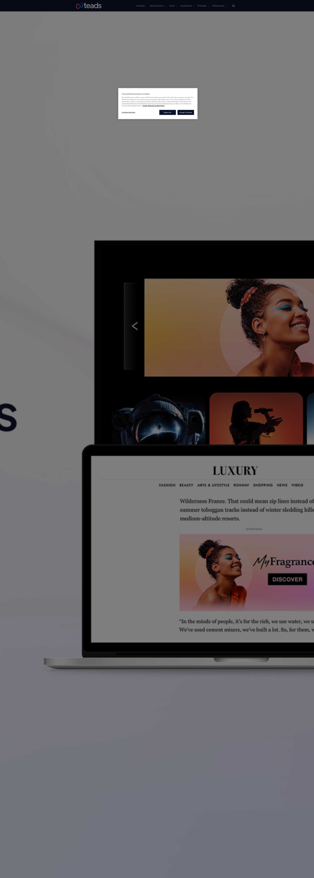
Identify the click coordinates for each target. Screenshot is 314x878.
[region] (158, 103)
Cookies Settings (128, 112)
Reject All (167, 112)
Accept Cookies (186, 112)
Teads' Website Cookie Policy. (154, 106)
